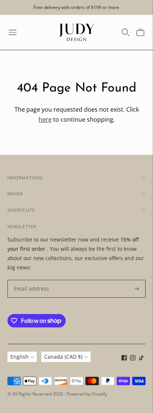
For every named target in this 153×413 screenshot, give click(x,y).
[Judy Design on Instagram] (133, 358)
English (19, 356)
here (45, 119)
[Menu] (12, 32)
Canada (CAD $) (63, 356)
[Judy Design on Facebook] (124, 358)
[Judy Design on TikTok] (141, 358)
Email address (29, 280)
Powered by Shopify (86, 394)
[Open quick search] (125, 32)
